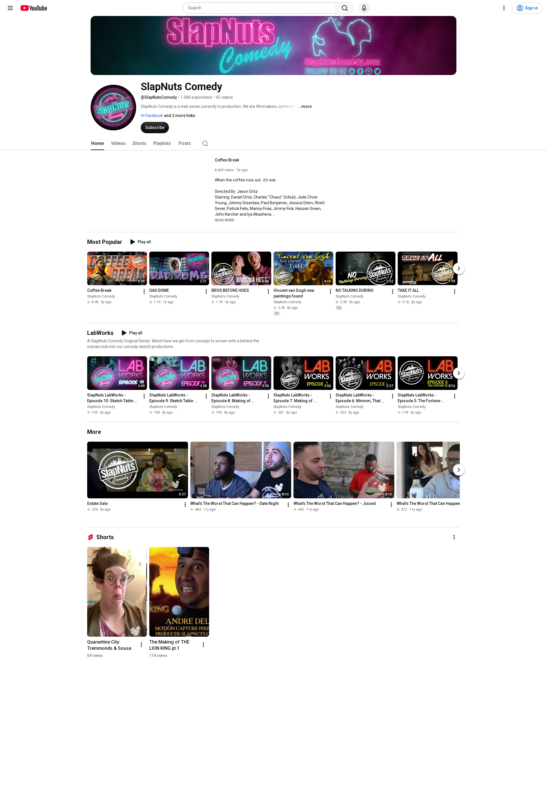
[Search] (345, 8)
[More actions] (144, 291)
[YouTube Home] (33, 8)
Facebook (154, 115)
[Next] (458, 268)
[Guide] (10, 8)
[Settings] (504, 8)
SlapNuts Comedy (101, 296)
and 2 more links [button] (179, 115)
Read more (224, 220)
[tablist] (273, 143)
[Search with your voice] (364, 8)
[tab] (97, 143)
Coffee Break (227, 160)
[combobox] (261, 8)
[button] (224, 220)
